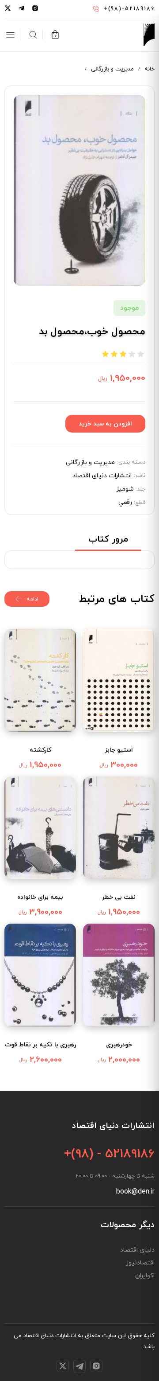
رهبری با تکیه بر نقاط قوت (40, 1045)
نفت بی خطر (119, 897)
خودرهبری (119, 1045)
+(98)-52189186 (129, 9)
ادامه (32, 599)
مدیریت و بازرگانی (112, 69)
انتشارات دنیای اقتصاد (102, 476)
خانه (149, 69)
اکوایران (145, 1276)
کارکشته (40, 750)
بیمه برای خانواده (40, 897)
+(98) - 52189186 (109, 1154)
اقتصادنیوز (140, 1263)
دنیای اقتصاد (137, 1250)
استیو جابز (119, 750)
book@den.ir (135, 1192)
